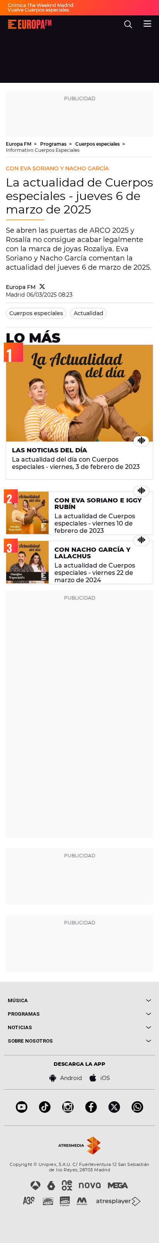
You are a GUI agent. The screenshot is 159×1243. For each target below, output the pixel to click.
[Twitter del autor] (42, 287)
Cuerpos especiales (98, 144)
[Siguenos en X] (114, 1110)
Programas (54, 144)
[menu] (147, 23)
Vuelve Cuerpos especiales (38, 10)
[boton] (115, 1000)
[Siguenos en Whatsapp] (137, 1110)
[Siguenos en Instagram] (68, 1110)
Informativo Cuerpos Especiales (43, 150)
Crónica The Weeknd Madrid (40, 5)
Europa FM (19, 144)
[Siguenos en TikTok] (45, 1110)
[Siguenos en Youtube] (21, 1110)
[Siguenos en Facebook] (91, 1110)
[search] (128, 24)
